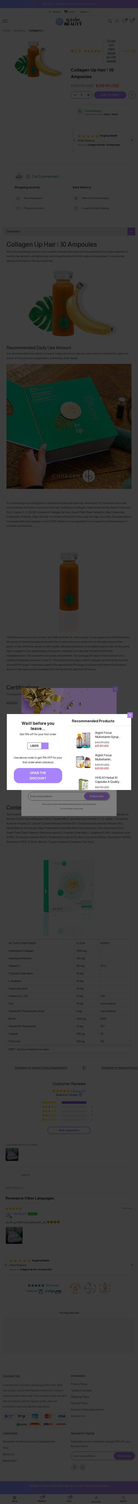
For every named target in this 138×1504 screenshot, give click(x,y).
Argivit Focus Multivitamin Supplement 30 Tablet (104, 758)
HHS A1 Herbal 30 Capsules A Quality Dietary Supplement (108, 780)
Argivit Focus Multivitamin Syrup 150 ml (107, 735)
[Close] (130, 715)
